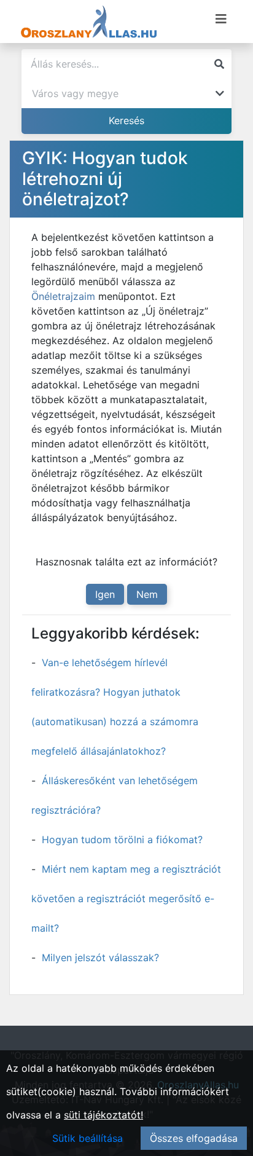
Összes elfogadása (194, 1138)
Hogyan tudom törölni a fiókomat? (122, 839)
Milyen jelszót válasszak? (100, 957)
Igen (105, 594)
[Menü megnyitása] (221, 19)
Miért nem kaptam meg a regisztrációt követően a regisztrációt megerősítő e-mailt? (126, 898)
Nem (147, 594)
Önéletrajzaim (63, 296)
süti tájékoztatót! (103, 1115)
